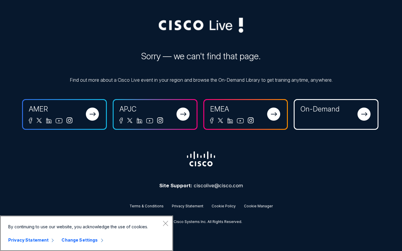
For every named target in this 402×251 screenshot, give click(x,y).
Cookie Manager (258, 206)
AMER (38, 109)
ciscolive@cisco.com (218, 185)
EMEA (219, 109)
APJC (128, 109)
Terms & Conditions (146, 206)
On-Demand (320, 109)
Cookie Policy (224, 206)
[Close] (165, 223)
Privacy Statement (187, 206)
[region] (86, 233)
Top (388, 237)
